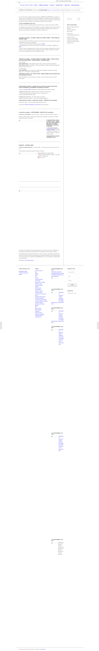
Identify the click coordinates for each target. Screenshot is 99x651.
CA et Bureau (37, 280)
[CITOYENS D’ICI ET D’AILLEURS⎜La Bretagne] (1, 325)
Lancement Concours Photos (40, 299)
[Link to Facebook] (73, 1)
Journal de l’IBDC (38, 292)
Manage (36, 305)
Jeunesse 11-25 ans (39, 291)
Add (36, 272)
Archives (37, 277)
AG (35, 276)
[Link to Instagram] (77, 1)
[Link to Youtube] (79, 1)
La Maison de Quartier (39, 298)
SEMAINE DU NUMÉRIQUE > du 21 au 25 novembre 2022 (33, 10)
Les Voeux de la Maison (39, 304)
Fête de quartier (38, 288)
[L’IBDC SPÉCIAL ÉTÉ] (25, 279)
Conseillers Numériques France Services (32, 104)
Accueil (45, 10)
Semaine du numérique (56, 10)
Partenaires (37, 311)
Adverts (36, 275)
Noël (36, 306)
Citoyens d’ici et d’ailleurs (40, 282)
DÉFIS (20, 46)
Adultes (36, 273)
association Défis (43, 649)
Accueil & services (38, 270)
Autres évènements (39, 279)
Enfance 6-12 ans (38, 283)
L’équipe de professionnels (40, 296)
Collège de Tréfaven (50, 129)
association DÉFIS (27, 89)
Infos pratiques (38, 289)
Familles (36, 286)
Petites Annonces (38, 312)
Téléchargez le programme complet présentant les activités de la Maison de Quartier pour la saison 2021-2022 (61, 443)
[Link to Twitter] (75, 1)
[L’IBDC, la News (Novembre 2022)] (98, 325)
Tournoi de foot (38, 317)
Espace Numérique (38, 285)
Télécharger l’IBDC (38, 315)
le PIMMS (43, 44)
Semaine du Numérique (39, 314)
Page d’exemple (38, 309)
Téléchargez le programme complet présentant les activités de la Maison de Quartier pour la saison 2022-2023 (61, 337)
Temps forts (49, 10)
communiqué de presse (29, 260)
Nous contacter (38, 308)
